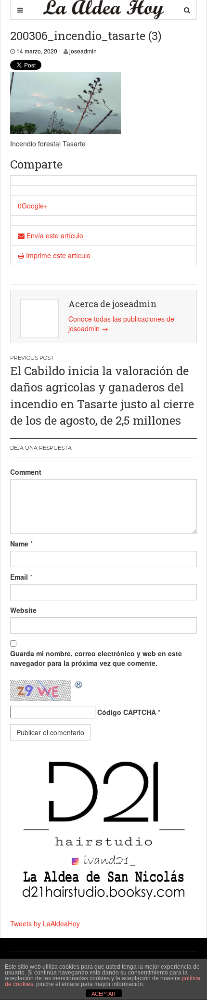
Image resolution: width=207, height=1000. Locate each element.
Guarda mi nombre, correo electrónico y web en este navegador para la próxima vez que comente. (96, 658)
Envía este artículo (54, 235)
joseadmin (83, 51)
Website (23, 610)
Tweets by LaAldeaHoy (45, 923)
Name (19, 543)
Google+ (35, 205)
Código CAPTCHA (126, 712)
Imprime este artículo (57, 255)
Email (19, 577)
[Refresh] (79, 684)
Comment (25, 472)
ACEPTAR (103, 994)
